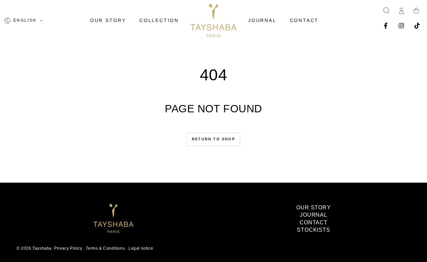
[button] (386, 11)
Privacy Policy (68, 248)
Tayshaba (42, 248)
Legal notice (140, 248)
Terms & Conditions (105, 248)
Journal (313, 215)
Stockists (313, 230)
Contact (314, 222)
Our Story (313, 207)
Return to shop (213, 139)
